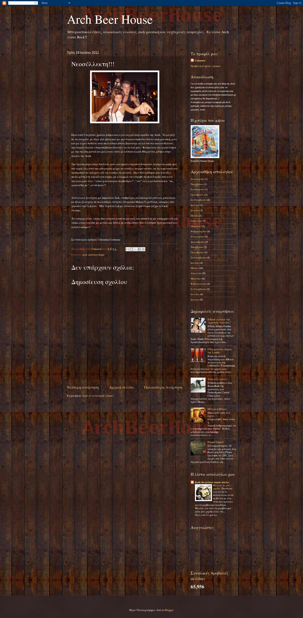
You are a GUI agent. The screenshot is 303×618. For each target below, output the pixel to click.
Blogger (169, 610)
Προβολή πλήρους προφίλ (206, 66)
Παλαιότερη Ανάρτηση (163, 387)
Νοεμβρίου (197, 184)
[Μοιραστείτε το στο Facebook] (139, 249)
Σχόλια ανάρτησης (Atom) (98, 395)
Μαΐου (194, 215)
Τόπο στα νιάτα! (217, 379)
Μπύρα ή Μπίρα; (218, 409)
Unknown (200, 60)
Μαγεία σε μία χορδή (221, 487)
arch (84, 254)
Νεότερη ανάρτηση (83, 387)
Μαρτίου (196, 226)
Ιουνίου (195, 210)
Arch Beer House (110, 19)
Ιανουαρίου (197, 179)
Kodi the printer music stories (212, 482)
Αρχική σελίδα (121, 387)
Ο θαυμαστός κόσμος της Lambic (220, 350)
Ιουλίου (195, 205)
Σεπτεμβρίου (198, 200)
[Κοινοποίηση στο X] (135, 249)
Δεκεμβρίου (197, 242)
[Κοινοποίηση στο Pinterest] (143, 249)
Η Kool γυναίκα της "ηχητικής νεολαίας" (219, 320)
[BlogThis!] (131, 249)
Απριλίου (196, 221)
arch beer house (96, 254)
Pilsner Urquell (216, 442)
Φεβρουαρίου (198, 231)
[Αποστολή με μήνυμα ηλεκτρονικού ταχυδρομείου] (128, 249)
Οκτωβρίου (197, 194)
